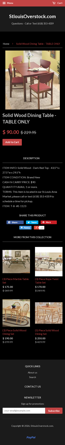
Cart (59, 2)
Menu (9, 2)
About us (32, 372)
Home (6, 43)
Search (32, 377)
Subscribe (54, 410)
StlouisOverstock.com (32, 16)
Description (31, 158)
